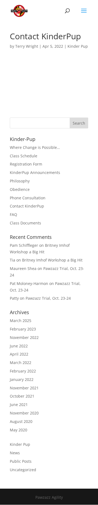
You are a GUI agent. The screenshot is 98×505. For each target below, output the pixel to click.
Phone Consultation (27, 197)
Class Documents (25, 223)
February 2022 (23, 371)
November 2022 (24, 337)
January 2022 (21, 379)
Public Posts (21, 461)
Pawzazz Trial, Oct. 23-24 (48, 298)
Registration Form (26, 164)
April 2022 (19, 354)
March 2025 (20, 320)
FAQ (13, 214)
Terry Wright (26, 46)
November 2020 (24, 413)
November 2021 (24, 387)
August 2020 (21, 421)
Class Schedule (23, 155)
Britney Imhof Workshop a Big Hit (52, 260)
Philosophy (20, 181)
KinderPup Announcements (35, 172)
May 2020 (18, 429)
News (15, 452)
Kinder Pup (78, 46)
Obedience (20, 189)
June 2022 (19, 345)
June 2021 (19, 404)
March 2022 (20, 362)
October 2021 (22, 396)
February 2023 (23, 329)
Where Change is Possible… (35, 147)
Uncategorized (23, 469)
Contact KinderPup (27, 206)
